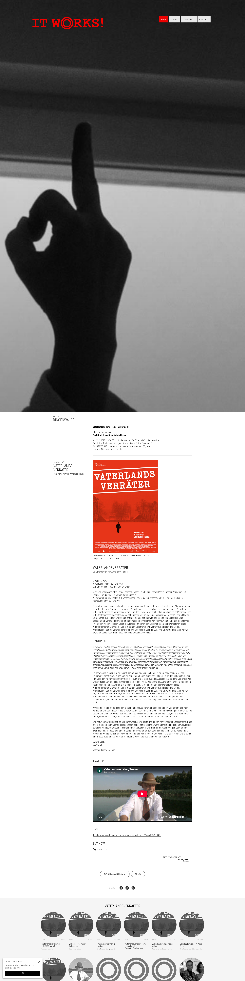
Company (189, 19)
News (163, 19)
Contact (204, 19)
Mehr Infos (17, 968)
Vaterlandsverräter (68, 468)
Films (175, 19)
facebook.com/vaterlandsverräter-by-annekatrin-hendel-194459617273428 (127, 835)
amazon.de (102, 849)
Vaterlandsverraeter (115, 874)
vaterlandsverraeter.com (104, 750)
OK (23, 973)
